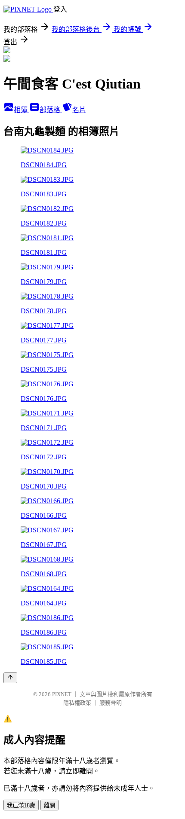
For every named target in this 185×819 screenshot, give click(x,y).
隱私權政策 (77, 703)
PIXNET (61, 694)
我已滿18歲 (21, 805)
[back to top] (10, 677)
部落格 (51, 109)
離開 (49, 805)
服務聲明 (110, 703)
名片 (79, 109)
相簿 (21, 109)
